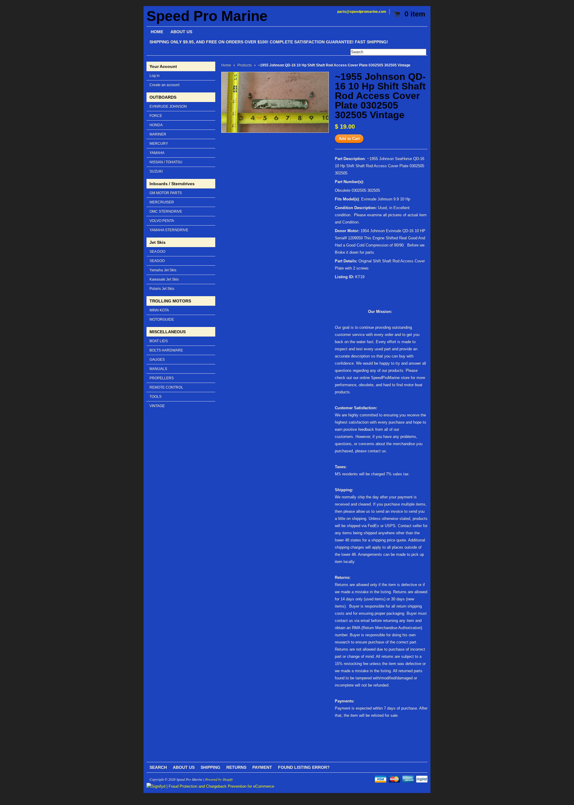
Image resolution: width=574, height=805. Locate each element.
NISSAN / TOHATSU (165, 162)
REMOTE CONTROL (166, 387)
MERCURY (158, 143)
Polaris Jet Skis (161, 289)
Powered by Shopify (219, 779)
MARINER (157, 134)
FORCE (155, 116)
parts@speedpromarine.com (361, 12)
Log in (154, 76)
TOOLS (155, 397)
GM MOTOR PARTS (165, 193)
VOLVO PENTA (161, 221)
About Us (184, 767)
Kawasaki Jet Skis (164, 279)
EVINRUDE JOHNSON (168, 106)
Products (244, 65)
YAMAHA (156, 153)
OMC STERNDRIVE (165, 211)
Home (226, 65)
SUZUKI (156, 171)
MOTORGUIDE (161, 319)
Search (158, 767)
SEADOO (157, 261)
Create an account (164, 85)
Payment (262, 767)
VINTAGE (157, 406)
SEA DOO (157, 251)
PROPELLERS (161, 378)
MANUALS (158, 369)
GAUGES (157, 359)
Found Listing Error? (304, 767)
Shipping (210, 767)
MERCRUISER (161, 202)
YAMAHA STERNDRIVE (168, 230)
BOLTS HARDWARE (166, 350)
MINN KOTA (159, 310)
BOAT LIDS (158, 341)
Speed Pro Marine (207, 16)
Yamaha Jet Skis (162, 270)
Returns (236, 767)
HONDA (156, 125)
